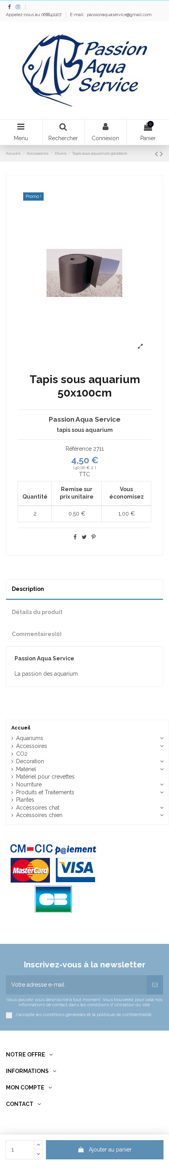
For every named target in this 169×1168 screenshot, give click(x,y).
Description (28, 589)
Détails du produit (37, 612)
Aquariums (29, 738)
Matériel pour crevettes (45, 776)
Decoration (30, 761)
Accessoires (31, 746)
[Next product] (161, 154)
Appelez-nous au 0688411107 (34, 14)
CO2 (22, 754)
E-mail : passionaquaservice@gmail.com (111, 14)
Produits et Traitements (45, 792)
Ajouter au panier (110, 1149)
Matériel (26, 769)
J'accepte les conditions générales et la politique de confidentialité (83, 1014)
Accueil (20, 728)
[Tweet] (84, 537)
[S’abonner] (155, 984)
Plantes (25, 800)
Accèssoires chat (37, 807)
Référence (79, 449)
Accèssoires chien (39, 815)
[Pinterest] (94, 537)
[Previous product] (157, 154)
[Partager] (75, 537)
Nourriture (29, 784)
